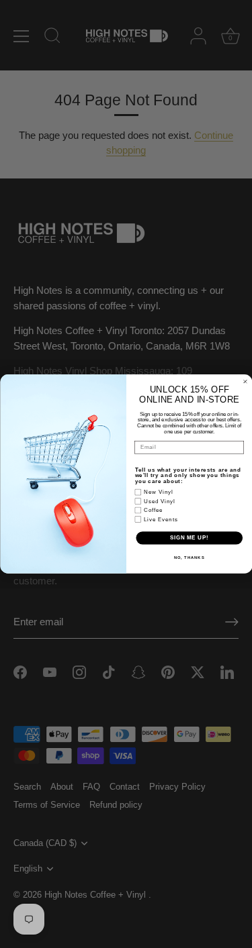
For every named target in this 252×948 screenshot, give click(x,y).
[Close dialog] (245, 382)
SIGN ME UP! (188, 538)
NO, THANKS (188, 557)
